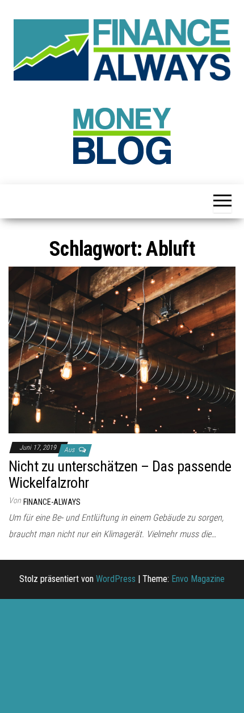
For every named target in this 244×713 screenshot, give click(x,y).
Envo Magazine (198, 578)
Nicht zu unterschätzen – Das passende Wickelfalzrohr (120, 474)
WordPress (116, 578)
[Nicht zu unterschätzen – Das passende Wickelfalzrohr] (122, 349)
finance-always (52, 502)
